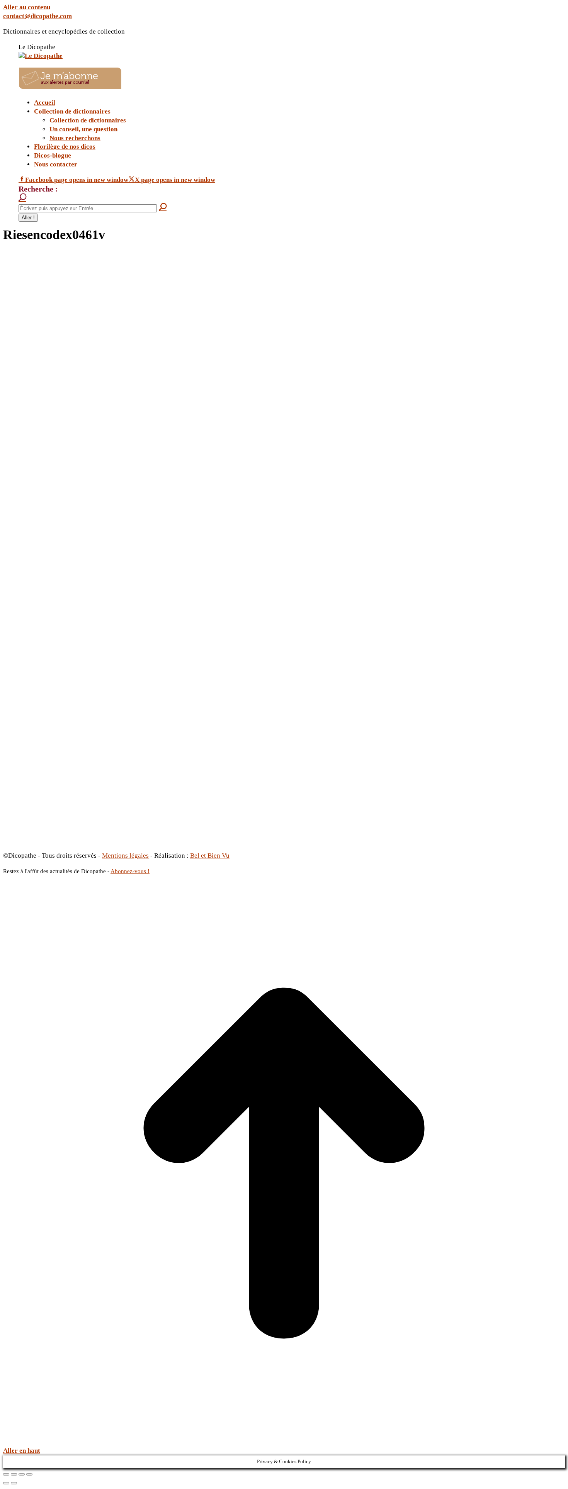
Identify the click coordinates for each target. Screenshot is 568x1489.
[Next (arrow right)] (14, 1483)
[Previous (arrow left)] (6, 1483)
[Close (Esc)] (6, 1474)
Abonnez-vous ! (130, 871)
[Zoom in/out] (29, 1474)
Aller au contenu (26, 7)
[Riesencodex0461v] (196, 839)
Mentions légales (125, 855)
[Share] (14, 1474)
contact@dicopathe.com (37, 16)
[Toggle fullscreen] (22, 1474)
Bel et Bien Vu (210, 855)
